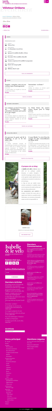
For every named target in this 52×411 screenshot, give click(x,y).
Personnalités (9, 356)
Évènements (9, 16)
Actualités (7, 345)
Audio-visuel (9, 359)
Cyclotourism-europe (11, 398)
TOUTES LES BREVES (27, 96)
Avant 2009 (8, 392)
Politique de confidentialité (33, 345)
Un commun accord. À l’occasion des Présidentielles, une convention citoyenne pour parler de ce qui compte (15, 110)
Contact (7, 404)
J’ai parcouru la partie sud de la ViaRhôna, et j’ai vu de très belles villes (15, 138)
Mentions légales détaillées (32, 346)
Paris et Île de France (10, 350)
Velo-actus (9, 396)
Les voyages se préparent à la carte (13, 311)
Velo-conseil (9, 394)
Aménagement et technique (12, 380)
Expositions (8, 373)
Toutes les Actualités (27, 158)
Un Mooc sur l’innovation (11, 319)
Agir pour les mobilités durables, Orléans (18, 53)
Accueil (4, 16)
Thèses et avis (9, 384)
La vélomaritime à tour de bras (15, 49)
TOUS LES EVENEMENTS (27, 73)
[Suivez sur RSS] (17, 263)
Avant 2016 (7, 389)
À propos (7, 402)
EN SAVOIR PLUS (26, 234)
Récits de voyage (9, 387)
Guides (7, 363)
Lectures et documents (10, 358)
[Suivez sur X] (10, 263)
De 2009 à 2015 (9, 391)
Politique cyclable (9, 379)
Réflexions (8, 369)
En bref (6, 343)
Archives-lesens (10, 400)
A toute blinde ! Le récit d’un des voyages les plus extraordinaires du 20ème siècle (38, 138)
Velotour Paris (11, 45)
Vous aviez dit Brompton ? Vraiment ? (14, 316)
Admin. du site (30, 348)
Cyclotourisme (8, 386)
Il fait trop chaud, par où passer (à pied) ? (14, 301)
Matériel (8, 354)
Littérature (8, 367)
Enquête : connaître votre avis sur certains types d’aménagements (15, 85)
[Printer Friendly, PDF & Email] (6, 21)
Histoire (8, 365)
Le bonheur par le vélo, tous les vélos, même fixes (14, 321)
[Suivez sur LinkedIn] (13, 263)
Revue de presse (9, 347)
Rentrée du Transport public (14, 64)
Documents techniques (11, 361)
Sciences (8, 375)
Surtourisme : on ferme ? (36, 84)
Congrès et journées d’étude (12, 352)
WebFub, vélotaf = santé (13, 68)
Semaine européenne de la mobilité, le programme (20, 61)
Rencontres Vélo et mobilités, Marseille (17, 57)
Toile (7, 377)
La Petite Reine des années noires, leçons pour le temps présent (38, 109)
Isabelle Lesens (30, 272)
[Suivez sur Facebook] (6, 263)
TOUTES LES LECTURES (27, 126)
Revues (7, 371)
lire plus (7, 92)
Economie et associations (11, 348)
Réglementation (9, 382)
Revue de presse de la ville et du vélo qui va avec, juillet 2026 (15, 313)
